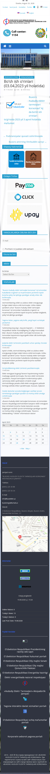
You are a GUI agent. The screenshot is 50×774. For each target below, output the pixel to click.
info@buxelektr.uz (9, 499)
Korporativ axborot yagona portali (25, 736)
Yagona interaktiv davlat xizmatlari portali (25, 706)
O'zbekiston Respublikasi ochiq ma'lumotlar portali (25, 721)
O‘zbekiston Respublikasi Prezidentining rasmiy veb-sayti (25, 650)
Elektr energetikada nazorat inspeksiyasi (25, 677)
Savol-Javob (13, 7)
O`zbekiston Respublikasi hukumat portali (25, 656)
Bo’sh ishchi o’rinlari (11, 77)
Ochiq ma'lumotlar (27, 77)
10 (4, 436)
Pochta (29, 7)
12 (17, 436)
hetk (18, 90)
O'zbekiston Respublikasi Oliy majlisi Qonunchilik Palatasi (25, 667)
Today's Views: (8, 613)
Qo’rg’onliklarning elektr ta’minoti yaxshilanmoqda (20, 368)
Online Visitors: (8, 609)
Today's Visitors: (8, 617)
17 (4, 439)
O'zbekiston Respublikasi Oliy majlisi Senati (25, 660)
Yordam (5, 7)
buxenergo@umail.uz (10, 503)
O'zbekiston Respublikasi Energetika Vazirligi (25, 672)
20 (24, 439)
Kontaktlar (22, 7)
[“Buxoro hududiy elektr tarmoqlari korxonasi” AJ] (4, 46)
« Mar (22, 448)
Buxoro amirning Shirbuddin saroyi (28, 141)
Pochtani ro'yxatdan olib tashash (19, 249)
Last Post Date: (8, 621)
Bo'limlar (5, 271)
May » (28, 448)
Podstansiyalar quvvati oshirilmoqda (23, 136)
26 (17, 443)
